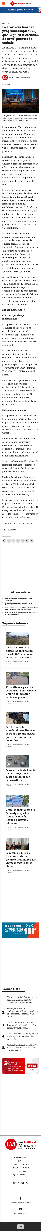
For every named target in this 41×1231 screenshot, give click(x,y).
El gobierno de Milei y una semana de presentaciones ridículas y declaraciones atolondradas (22, 1000)
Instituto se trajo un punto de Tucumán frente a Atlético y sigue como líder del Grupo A (22, 1025)
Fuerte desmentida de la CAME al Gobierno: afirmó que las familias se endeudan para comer (21, 608)
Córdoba (5, 23)
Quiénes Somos (20, 1157)
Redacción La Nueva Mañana (19, 77)
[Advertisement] (20, 565)
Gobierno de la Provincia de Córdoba (18, 523)
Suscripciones (21, 1175)
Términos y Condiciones (20, 1164)
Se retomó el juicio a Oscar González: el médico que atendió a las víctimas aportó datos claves (21, 860)
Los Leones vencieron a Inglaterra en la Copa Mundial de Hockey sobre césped (22, 1036)
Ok (20, 1226)
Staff (20, 1161)
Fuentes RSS (20, 1171)
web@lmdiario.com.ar (20, 1214)
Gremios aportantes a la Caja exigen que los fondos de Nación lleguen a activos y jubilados (20, 817)
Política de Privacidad (20, 1168)
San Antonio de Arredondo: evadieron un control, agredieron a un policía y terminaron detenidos (21, 734)
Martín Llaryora (10, 530)
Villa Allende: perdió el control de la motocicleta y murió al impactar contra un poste (22, 1048)
